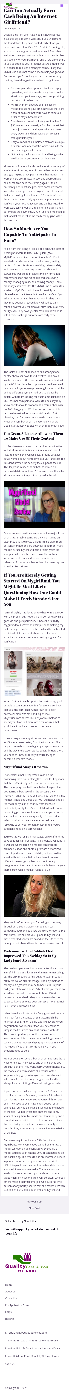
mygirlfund (10, 625)
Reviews (10, 1318)
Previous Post (34, 1201)
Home (8, 1284)
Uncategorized (13, 28)
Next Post (34, 1208)
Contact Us (11, 1298)
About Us (10, 1291)
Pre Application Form (17, 1305)
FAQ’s (8, 1312)
